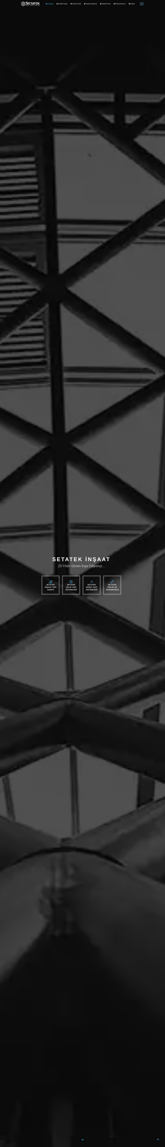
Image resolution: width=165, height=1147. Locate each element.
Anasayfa (50, 4)
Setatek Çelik (76, 4)
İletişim (132, 4)
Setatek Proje (106, 4)
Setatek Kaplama (91, 4)
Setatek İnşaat (63, 4)
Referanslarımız (120, 4)
